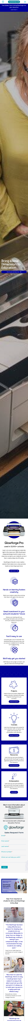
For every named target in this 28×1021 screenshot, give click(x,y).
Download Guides (14, 765)
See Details (14, 792)
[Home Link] (3, 1)
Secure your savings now (13, 272)
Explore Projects (14, 701)
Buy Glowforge (13, 1)
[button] (25, 1)
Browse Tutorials (14, 735)
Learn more (13, 571)
